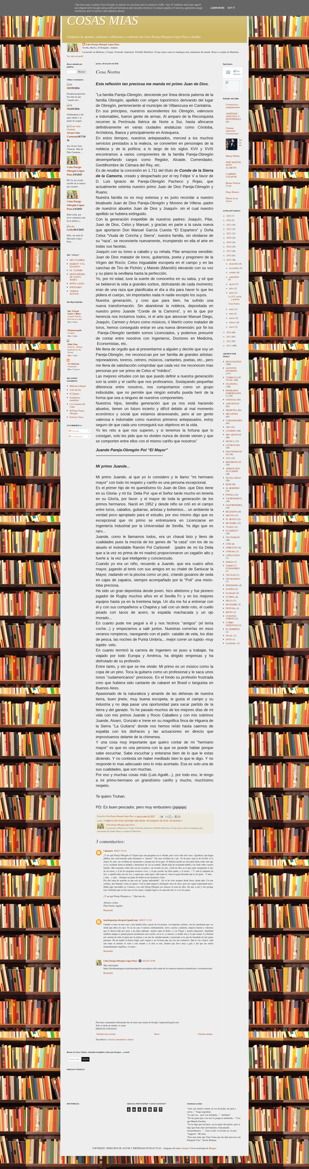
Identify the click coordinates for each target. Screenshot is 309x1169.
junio (231, 292)
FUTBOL (230, 596)
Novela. (229, 635)
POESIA (230, 494)
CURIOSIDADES (234, 420)
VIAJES (229, 526)
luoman (185, 1148)
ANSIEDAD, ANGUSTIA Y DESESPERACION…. (233, 117)
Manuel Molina (233, 155)
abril (231, 313)
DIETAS (230, 515)
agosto (232, 283)
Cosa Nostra (234, 303)
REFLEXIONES (233, 361)
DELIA (229, 600)
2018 (229, 246)
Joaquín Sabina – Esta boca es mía (75, 317)
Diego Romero (232, 191)
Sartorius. (240, 143)
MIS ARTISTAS (233, 434)
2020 (229, 237)
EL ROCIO (231, 519)
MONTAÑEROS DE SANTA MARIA (77, 277)
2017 (229, 250)
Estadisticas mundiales (75, 399)
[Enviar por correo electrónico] (167, 816)
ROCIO (229, 612)
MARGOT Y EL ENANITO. (77, 265)
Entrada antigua (205, 1033)
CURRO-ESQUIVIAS (232, 624)
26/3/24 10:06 (148, 960)
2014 (229, 332)
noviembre (234, 268)
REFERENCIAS (233, 462)
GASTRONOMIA (234, 505)
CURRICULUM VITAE (113, 820)
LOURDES (231, 430)
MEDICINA (231, 410)
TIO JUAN (163, 820)
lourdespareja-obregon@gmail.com (120, 920)
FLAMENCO (232, 530)
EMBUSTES (232, 547)
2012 (229, 341)
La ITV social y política (235, 298)
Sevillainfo (231, 592)
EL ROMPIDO (232, 488)
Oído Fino (73, 344)
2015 (229, 259)
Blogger (212, 1148)
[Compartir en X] (173, 816)
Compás (71, 332)
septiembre (234, 276)
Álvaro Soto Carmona (73, 134)
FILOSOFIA (232, 383)
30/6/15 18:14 (120, 850)
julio (231, 288)
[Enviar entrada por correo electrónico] (161, 816)
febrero (232, 322)
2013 (229, 336)
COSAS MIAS (102, 20)
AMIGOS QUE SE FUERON (233, 470)
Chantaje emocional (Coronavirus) (232, 130)
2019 (229, 242)
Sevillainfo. (231, 643)
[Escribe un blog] (170, 816)
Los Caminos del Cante (77, 405)
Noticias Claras (76, 417)
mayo (232, 309)
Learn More (217, 8)
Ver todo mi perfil (75, 56)
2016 (229, 255)
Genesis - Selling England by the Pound (75, 349)
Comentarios (77, 436)
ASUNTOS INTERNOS (231, 369)
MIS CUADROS (77, 259)
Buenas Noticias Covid (233, 184)
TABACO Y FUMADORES (233, 567)
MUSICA (230, 441)
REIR (228, 484)
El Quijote (74, 393)
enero (232, 326)
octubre (233, 272)
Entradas (75, 430)
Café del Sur (75, 389)
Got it (231, 8)
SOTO (229, 639)
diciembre (234, 263)
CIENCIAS (231, 399)
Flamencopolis (75, 330)
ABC (228, 427)
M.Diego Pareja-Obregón (77, 412)
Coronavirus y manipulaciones (233, 106)
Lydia (70, 230)
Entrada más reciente (106, 1033)
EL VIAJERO (76, 270)
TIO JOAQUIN (152, 820)
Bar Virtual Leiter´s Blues (74, 312)
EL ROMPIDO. (233, 629)
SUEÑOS (230, 589)
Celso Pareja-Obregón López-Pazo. (103, 44)
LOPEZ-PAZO (233, 555)
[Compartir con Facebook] (176, 816)
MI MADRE (231, 604)
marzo (232, 317)
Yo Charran (73, 363)
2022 (229, 229)
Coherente (72, 366)
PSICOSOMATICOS (234, 453)
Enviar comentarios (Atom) (121, 1039)
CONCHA (230, 551)
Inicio (156, 1033)
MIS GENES (140, 820)
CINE (228, 543)
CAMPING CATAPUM (231, 175)
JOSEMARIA (232, 585)
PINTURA (231, 608)
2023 (229, 224)
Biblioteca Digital (78, 385)
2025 (229, 215)
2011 (229, 345)
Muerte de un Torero (232, 200)
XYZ (228, 458)
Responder (108, 910)
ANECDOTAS (232, 403)
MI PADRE (129, 820)
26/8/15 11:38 (145, 920)
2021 (229, 233)
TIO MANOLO (175, 820)
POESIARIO (76, 287)
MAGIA (229, 561)
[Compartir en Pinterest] (179, 816)
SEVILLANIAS (233, 477)
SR (68, 88)
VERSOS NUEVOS (74, 292)
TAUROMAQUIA (234, 498)
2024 (229, 220)
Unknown (108, 850)
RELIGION (231, 511)
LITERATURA (233, 445)
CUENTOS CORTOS (231, 617)
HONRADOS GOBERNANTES (233, 393)
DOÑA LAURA (77, 283)
